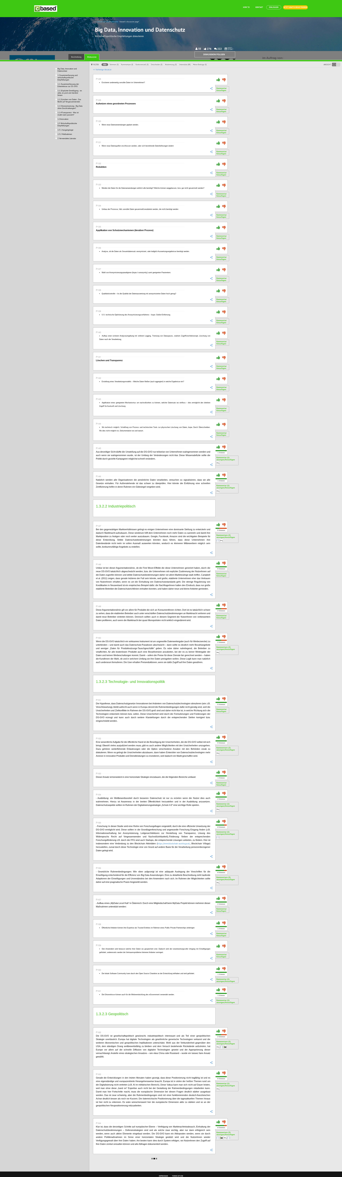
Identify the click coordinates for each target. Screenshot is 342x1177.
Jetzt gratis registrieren (295, 7)
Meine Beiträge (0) (200, 64)
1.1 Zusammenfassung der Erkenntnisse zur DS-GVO (68, 85)
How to (246, 7)
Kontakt (259, 7)
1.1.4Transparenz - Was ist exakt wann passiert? (68, 113)
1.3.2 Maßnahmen (65, 134)
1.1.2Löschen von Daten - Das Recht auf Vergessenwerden (69, 100)
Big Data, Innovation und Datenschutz (67, 70)
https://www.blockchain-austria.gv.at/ (174, 843)
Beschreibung (76, 57)
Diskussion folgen (214, 54)
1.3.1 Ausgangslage (65, 130)
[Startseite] (45, 8)
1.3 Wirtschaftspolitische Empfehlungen (67, 124)
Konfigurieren (211, 88)
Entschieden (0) (156, 64)
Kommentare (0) (127, 64)
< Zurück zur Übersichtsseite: (107, 21)
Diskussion (91, 57)
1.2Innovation (63, 119)
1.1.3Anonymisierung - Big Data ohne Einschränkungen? (70, 107)
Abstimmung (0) (171, 64)
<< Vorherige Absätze (102, 69)
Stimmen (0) (114, 64)
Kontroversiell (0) (142, 64)
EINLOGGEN (273, 7)
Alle (104, 64)
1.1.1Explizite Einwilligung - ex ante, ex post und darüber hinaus (70, 93)
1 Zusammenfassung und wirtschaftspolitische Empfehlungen (68, 77)
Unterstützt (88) (185, 64)
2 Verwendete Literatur (67, 138)
